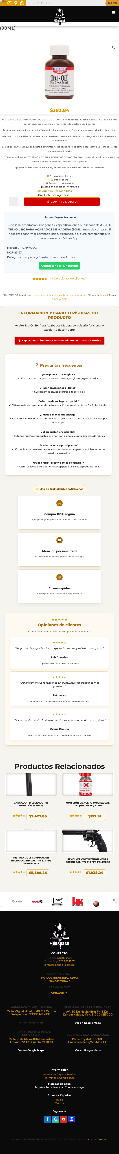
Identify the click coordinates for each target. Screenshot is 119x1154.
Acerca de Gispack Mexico (59, 1074)
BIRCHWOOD (59, 299)
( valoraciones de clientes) (67, 278)
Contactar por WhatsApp (59, 265)
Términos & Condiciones (60, 1077)
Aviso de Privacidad (97, 1139)
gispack (104, 295)
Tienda (59, 1103)
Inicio (59, 1099)
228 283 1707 (67, 961)
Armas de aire (37, 295)
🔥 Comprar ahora (61, 201)
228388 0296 (64, 957)
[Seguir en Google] (55, 1119)
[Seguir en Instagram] (71, 1119)
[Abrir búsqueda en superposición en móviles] (72, 3)
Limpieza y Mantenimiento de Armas (66, 295)
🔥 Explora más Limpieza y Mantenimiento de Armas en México (59, 340)
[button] (113, 47)
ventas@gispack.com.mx (59, 964)
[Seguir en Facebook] (47, 1119)
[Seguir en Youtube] (63, 1119)
